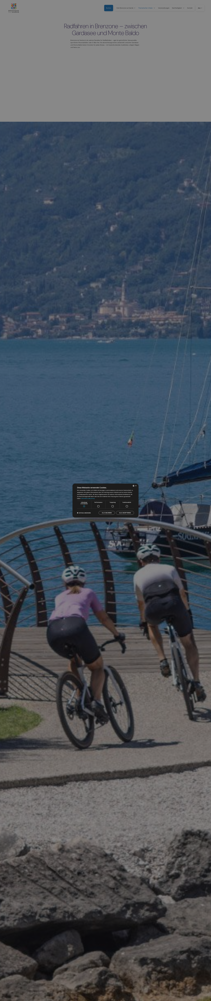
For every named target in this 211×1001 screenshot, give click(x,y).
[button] (84, 513)
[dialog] (105, 500)
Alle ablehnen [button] (107, 513)
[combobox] (133, 486)
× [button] (135, 485)
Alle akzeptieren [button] (125, 513)
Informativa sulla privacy (88, 498)
